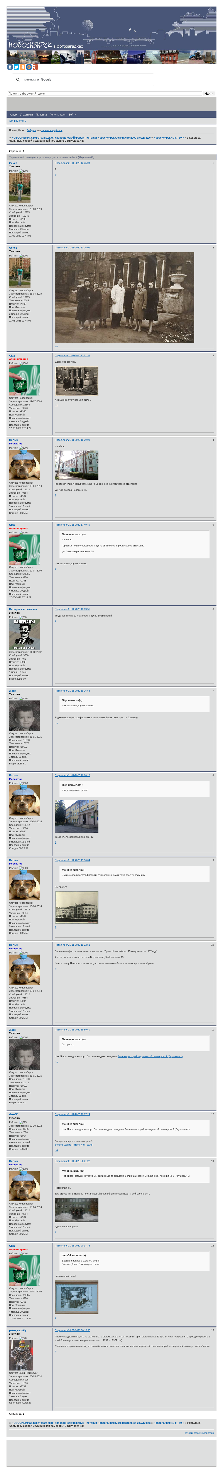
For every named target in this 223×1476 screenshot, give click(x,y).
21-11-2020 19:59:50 (79, 1029)
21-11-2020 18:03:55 (79, 609)
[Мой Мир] (29, 67)
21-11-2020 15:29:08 (79, 440)
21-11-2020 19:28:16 (79, 775)
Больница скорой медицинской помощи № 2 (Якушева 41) (150, 1056)
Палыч (13, 440)
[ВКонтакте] (10, 67)
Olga (12, 355)
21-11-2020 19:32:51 (79, 944)
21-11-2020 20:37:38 (79, 1245)
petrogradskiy (18, 1330)
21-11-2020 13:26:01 (79, 247)
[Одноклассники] (22, 67)
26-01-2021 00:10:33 (79, 1330)
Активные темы (17, 120)
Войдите (31, 130)
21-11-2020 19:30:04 (79, 860)
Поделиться (61, 163)
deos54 (13, 1114)
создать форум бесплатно (199, 1433)
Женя (12, 690)
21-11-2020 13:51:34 (79, 355)
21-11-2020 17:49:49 (79, 524)
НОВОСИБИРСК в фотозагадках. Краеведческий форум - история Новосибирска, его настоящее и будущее (81, 137)
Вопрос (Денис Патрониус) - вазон (74, 1144)
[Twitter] (16, 67)
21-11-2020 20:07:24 (79, 1114)
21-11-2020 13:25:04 (79, 163)
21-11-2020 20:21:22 (79, 1161)
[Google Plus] (35, 67)
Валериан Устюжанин (23, 609)
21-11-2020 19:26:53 (79, 690)
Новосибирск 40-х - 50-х (169, 137)
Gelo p (13, 163)
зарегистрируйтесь (52, 130)
